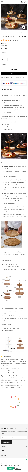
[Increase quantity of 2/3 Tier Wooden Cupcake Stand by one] (25, 64)
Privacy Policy (16, 465)
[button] (25, 2)
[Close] (26, 459)
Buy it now (14, 74)
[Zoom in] (23, 27)
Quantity (3, 64)
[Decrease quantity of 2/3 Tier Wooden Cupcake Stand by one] (9, 64)
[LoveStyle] (14, 2)
